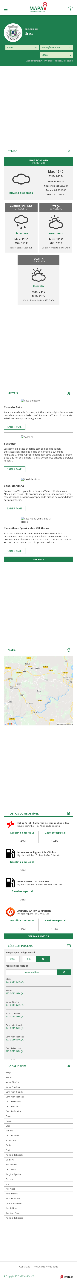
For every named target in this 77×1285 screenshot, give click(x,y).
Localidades (11, 10)
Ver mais (38, 559)
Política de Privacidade (46, 1266)
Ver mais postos (38, 936)
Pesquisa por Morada (17, 965)
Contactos (24, 1266)
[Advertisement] (38, 105)
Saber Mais (14, 427)
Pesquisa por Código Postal (20, 952)
